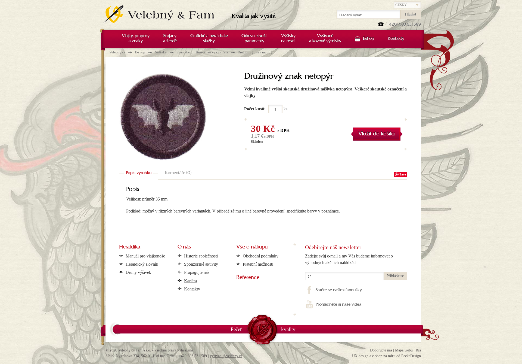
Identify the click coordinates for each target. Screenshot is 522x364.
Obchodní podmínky (260, 256)
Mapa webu (404, 350)
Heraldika (129, 247)
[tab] (138, 173)
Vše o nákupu (252, 247)
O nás (184, 247)
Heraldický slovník (142, 264)
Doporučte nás (381, 350)
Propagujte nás (196, 272)
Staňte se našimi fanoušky (339, 290)
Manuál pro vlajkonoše (145, 256)
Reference (247, 277)
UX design (360, 356)
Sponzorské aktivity (201, 264)
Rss (418, 350)
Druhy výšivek (138, 272)
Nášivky (161, 52)
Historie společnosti (201, 256)
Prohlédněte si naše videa (338, 304)
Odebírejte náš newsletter (333, 247)
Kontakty (192, 289)
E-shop (140, 52)
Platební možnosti (258, 264)
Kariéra (190, 280)
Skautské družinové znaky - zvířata (202, 52)
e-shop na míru (383, 356)
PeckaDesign (411, 356)
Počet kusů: (255, 109)
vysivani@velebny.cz (226, 356)
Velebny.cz (117, 52)
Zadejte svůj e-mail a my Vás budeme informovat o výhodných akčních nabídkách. (349, 259)
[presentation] (138, 173)
